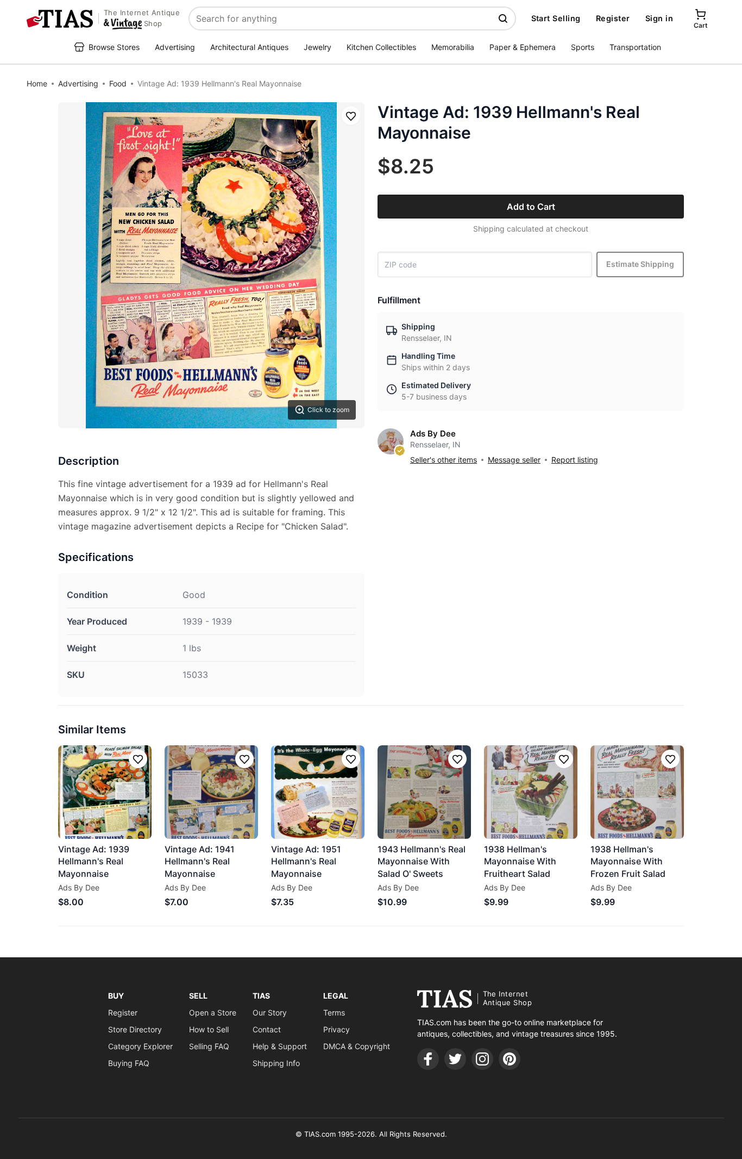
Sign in (659, 18)
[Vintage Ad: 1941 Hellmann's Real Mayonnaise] (211, 792)
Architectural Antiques (249, 47)
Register (613, 18)
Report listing (574, 459)
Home (37, 83)
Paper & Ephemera (522, 47)
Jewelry (317, 47)
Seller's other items (443, 459)
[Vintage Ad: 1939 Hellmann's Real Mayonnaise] (105, 792)
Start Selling (556, 18)
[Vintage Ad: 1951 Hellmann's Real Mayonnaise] (317, 792)
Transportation (635, 47)
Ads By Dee (433, 433)
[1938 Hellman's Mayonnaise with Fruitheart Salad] (530, 792)
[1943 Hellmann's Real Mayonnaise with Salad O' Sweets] (424, 792)
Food (118, 83)
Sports (582, 47)
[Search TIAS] (504, 18)
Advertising (175, 47)
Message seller (514, 459)
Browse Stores (114, 47)
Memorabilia (452, 47)
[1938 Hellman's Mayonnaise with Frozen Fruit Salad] (637, 792)
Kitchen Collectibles (381, 47)
